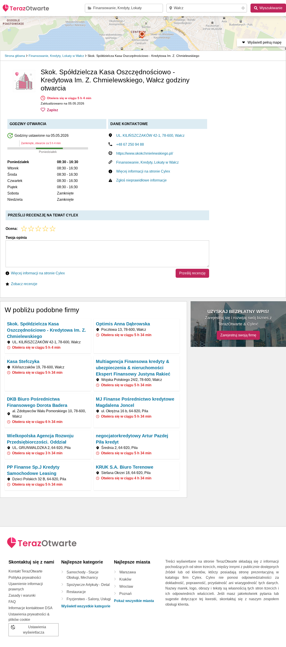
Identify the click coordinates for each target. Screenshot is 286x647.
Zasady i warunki (22, 595)
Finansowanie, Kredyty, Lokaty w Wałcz (56, 56)
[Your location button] (243, 8)
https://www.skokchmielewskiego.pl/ (144, 153)
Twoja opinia (16, 237)
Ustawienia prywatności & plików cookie (29, 616)
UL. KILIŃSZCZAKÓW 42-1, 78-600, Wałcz (150, 135)
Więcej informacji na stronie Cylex (143, 171)
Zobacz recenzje (24, 284)
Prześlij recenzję (192, 273)
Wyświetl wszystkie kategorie (85, 606)
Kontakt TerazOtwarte (25, 571)
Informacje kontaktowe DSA (30, 608)
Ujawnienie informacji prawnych (25, 586)
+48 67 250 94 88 (130, 144)
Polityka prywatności (24, 577)
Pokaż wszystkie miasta (134, 601)
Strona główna (15, 56)
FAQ (12, 602)
